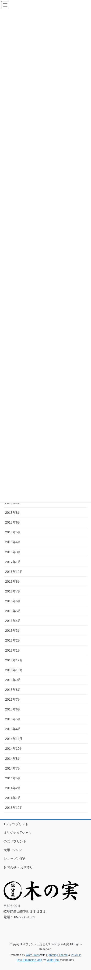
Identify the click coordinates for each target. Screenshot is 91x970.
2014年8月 (13, 758)
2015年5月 (13, 719)
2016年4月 (13, 621)
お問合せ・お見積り (18, 867)
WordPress (33, 955)
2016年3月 (13, 630)
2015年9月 (13, 680)
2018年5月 (13, 532)
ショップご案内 (15, 858)
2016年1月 (13, 650)
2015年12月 (14, 660)
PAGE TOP (84, 936)
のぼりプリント (15, 841)
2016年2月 (13, 640)
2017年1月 (13, 562)
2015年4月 (13, 729)
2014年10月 (14, 748)
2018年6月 (13, 522)
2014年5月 (13, 778)
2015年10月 (14, 670)
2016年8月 (13, 581)
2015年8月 (13, 690)
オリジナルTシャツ (18, 832)
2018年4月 (13, 542)
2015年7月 (13, 699)
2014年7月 (13, 768)
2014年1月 (13, 798)
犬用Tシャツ (13, 850)
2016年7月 (13, 591)
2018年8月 (13, 512)
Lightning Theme (57, 955)
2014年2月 (13, 788)
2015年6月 (13, 709)
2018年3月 (13, 552)
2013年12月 (14, 808)
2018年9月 (13, 503)
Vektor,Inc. (52, 960)
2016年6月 (13, 601)
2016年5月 (13, 611)
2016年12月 (14, 572)
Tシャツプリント (16, 824)
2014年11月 (13, 739)
